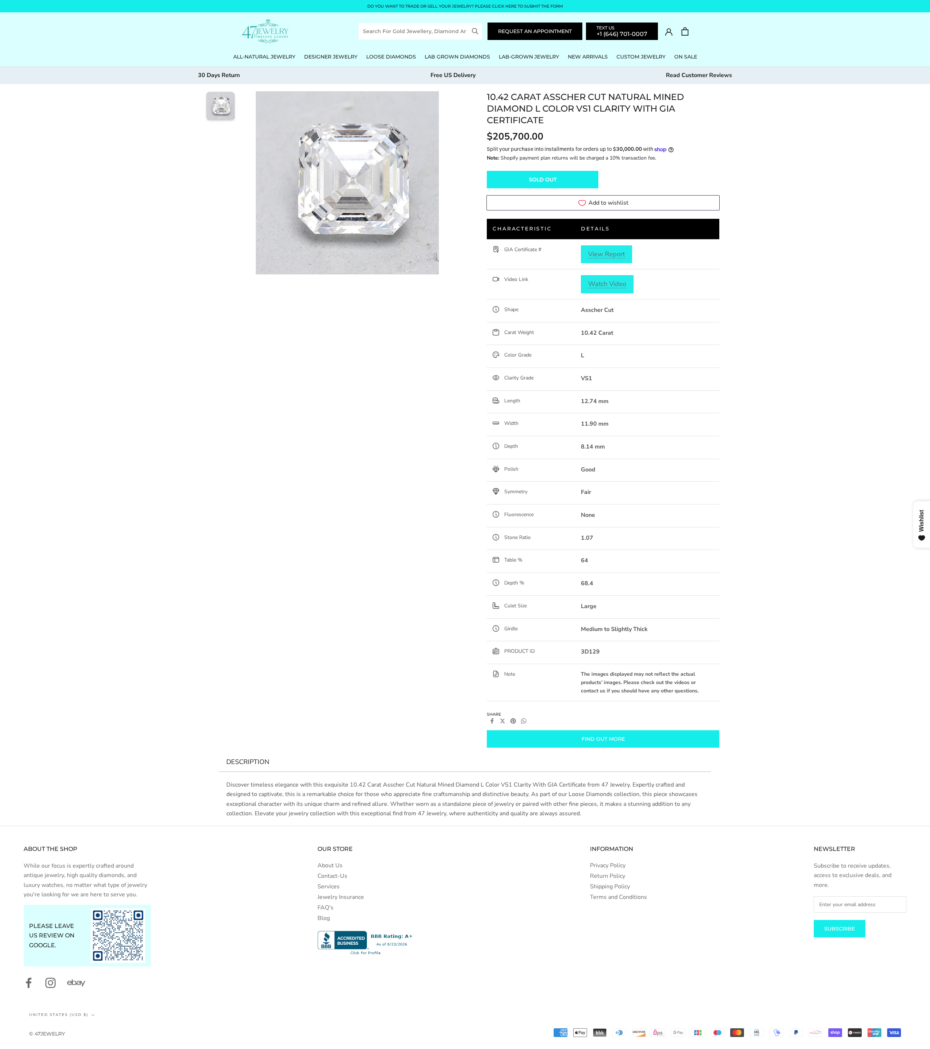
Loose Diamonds (391, 56)
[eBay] (76, 983)
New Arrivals (588, 56)
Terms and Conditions (618, 897)
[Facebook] (492, 721)
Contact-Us (332, 876)
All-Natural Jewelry (264, 56)
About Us (330, 865)
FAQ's (325, 908)
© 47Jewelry (47, 1033)
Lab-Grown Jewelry (529, 56)
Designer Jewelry (330, 56)
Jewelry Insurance (341, 897)
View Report (606, 254)
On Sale (685, 56)
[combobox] (415, 31)
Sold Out (543, 179)
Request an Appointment (535, 31)
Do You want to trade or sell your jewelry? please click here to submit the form (465, 6)
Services (329, 887)
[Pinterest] (513, 721)
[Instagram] (50, 983)
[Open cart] (685, 31)
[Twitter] (502, 721)
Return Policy (607, 876)
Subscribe (839, 928)
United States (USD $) (58, 1014)
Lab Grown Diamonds (457, 56)
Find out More (603, 739)
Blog (324, 918)
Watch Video (607, 284)
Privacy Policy (608, 865)
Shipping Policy (610, 887)
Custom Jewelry (641, 56)
